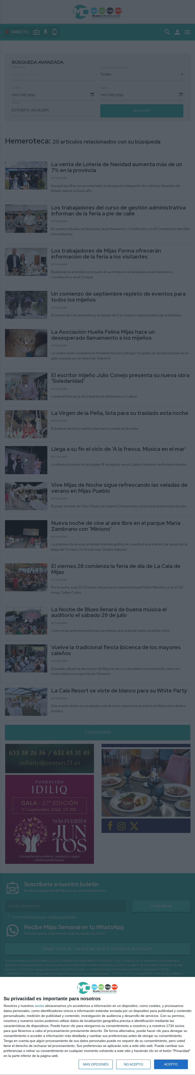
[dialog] (97, 1026)
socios (39, 1005)
